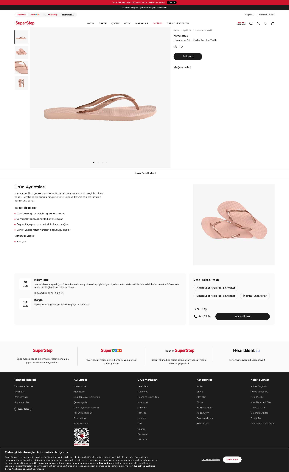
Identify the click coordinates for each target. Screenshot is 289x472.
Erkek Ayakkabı (205, 418)
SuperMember (22, 402)
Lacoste (141, 418)
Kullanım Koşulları (83, 413)
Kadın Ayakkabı (205, 407)
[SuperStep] (21, 14)
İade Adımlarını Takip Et (49, 293)
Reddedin (104, 463)
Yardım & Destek (267, 15)
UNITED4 (142, 439)
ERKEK (103, 23)
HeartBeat (143, 386)
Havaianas (181, 35)
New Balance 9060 (261, 402)
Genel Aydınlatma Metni (86, 407)
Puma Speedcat (259, 391)
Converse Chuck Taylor (263, 423)
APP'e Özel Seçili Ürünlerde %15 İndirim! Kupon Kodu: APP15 (144, 8)
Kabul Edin (232, 459)
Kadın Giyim (203, 413)
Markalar (201, 397)
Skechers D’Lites (259, 413)
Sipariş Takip (23, 409)
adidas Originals (259, 386)
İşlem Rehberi (81, 423)
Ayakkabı (187, 30)
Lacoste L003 (258, 407)
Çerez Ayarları (81, 402)
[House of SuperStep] (51, 14)
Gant (140, 423)
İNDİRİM (157, 23)
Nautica (141, 429)
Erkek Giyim (203, 423)
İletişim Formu (242, 316)
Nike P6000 (257, 397)
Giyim (200, 402)
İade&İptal (19, 391)
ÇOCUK (115, 23)
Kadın (176, 30)
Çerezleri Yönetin (211, 459)
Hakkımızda (80, 386)
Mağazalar (249, 15)
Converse (142, 407)
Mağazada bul (182, 67)
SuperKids (142, 391)
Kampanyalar (21, 397)
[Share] (175, 46)
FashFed (141, 413)
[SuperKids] (35, 14)
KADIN (90, 23)
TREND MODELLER (178, 23)
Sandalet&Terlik (204, 30)
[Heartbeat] (68, 14)
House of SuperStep (148, 397)
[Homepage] (26, 23)
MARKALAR (141, 23)
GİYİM (127, 23)
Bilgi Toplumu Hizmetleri (87, 397)
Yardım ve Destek (23, 386)
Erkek (200, 391)
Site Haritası (80, 418)
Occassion (142, 434)
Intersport (142, 402)
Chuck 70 (256, 418)
